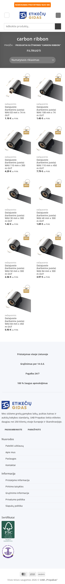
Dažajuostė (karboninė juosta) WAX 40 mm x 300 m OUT (46, 216)
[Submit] (58, 26)
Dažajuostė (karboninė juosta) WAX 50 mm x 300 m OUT (14, 269)
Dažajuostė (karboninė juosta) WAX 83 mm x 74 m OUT (15, 111)
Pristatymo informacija (18, 480)
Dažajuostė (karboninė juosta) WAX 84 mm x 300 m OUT (46, 269)
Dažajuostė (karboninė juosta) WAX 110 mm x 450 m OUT (47, 164)
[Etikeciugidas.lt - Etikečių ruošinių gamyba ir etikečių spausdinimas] (33, 15)
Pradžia (8, 45)
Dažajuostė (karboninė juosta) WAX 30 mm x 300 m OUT (14, 216)
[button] (6, 15)
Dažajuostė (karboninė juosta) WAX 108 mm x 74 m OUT (46, 111)
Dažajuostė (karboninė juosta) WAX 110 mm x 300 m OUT (15, 164)
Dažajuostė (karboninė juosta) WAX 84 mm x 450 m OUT (14, 322)
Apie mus (10, 452)
